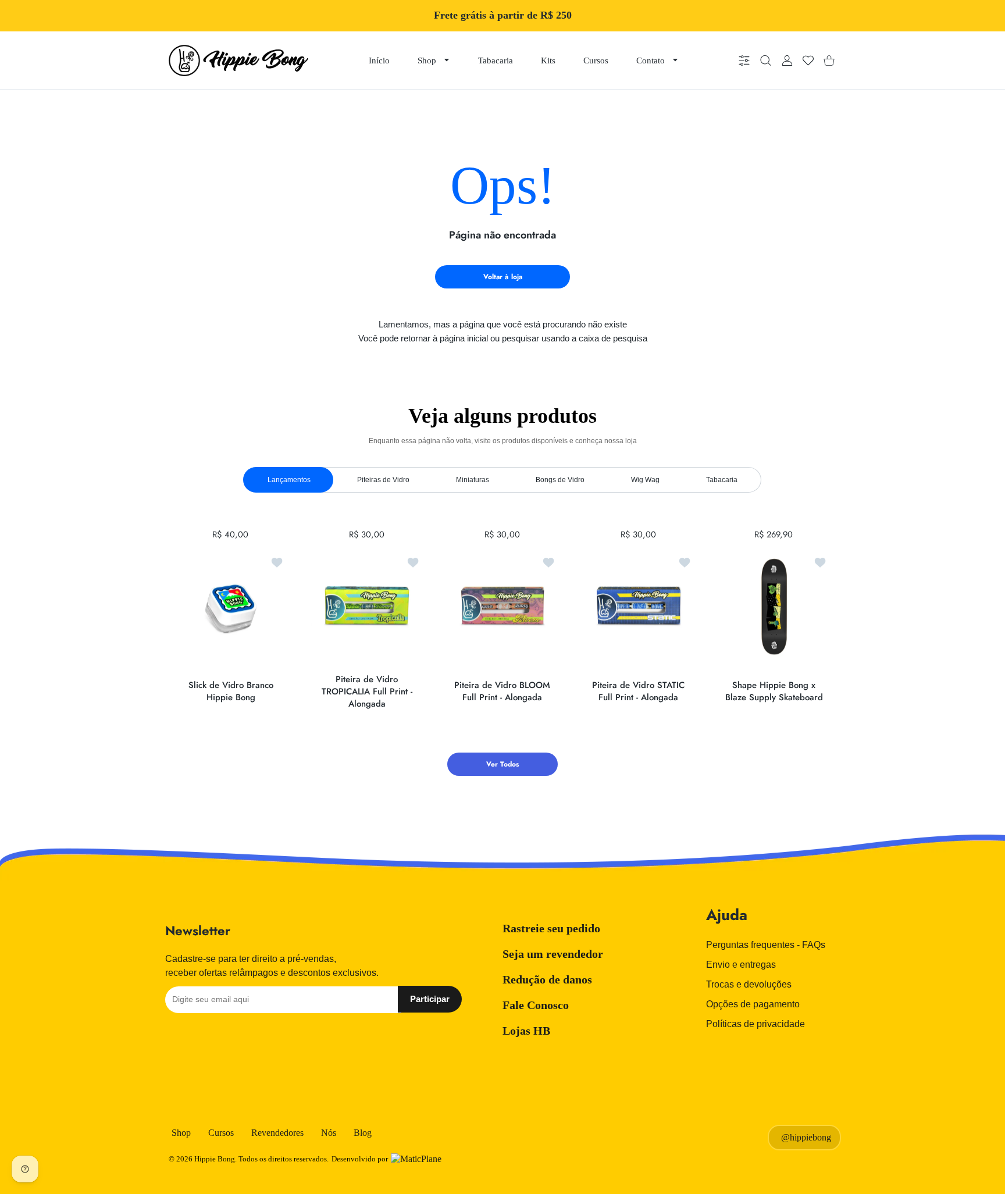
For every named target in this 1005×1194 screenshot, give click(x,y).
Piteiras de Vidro (383, 480)
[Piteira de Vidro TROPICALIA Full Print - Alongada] (367, 606)
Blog (363, 1133)
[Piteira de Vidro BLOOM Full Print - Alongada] (502, 606)
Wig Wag (645, 480)
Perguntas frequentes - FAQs (765, 945)
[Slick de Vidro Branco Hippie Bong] (230, 606)
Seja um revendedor (552, 953)
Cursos (221, 1133)
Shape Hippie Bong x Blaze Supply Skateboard (774, 691)
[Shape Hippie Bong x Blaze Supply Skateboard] (774, 606)
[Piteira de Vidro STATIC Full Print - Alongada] (638, 606)
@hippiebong (806, 1137)
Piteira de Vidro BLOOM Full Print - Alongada (502, 691)
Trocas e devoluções (749, 984)
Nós (328, 1133)
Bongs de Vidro (560, 480)
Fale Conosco (535, 1005)
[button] (796, 607)
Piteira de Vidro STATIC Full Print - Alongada (638, 691)
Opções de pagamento (753, 1004)
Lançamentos (289, 480)
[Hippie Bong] (238, 60)
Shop (181, 1133)
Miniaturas (472, 480)
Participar (430, 999)
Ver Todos (502, 764)
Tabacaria (721, 480)
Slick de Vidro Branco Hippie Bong (230, 691)
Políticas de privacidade (755, 1024)
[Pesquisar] (765, 60)
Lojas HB (526, 1030)
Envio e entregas (741, 965)
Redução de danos (547, 979)
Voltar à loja (502, 277)
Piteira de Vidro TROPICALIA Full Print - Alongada (366, 691)
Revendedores (277, 1133)
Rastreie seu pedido (551, 928)
